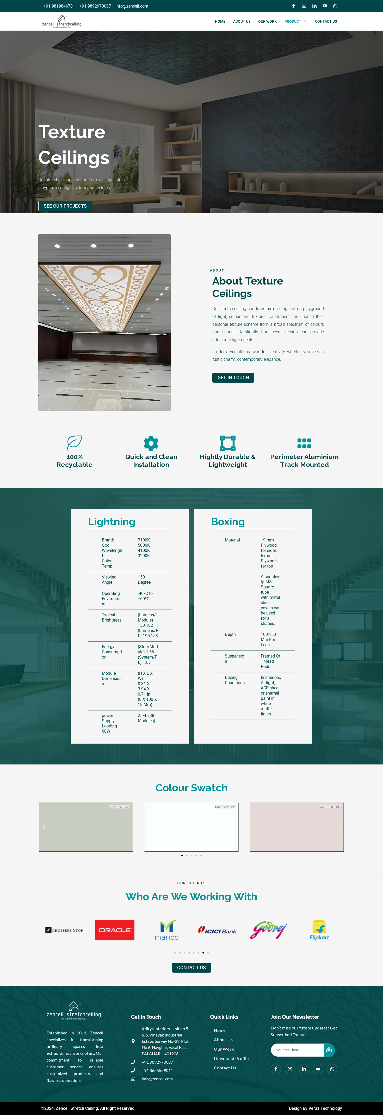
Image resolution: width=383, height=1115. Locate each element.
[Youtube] (325, 6)
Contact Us (326, 21)
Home (220, 21)
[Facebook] (294, 6)
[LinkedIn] (314, 6)
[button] (44, 827)
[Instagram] (304, 6)
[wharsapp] (332, 1069)
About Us (241, 21)
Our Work (267, 21)
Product (293, 21)
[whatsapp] (335, 6)
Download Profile (231, 1058)
